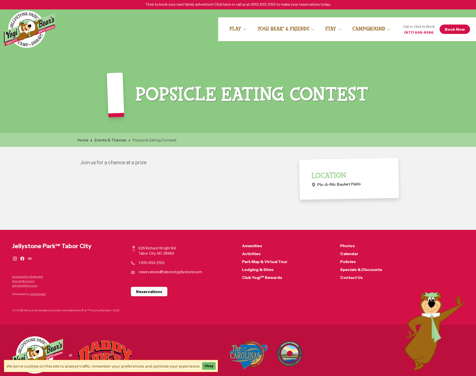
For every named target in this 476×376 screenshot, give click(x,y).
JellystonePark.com (24, 285)
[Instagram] (15, 258)
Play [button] (236, 28)
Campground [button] (369, 28)
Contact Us (351, 277)
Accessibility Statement (27, 276)
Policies (348, 261)
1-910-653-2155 (152, 263)
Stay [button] (331, 28)
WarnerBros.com (23, 281)
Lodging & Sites (257, 269)
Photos (347, 245)
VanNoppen (38, 294)
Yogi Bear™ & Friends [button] (284, 28)
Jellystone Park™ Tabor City (51, 246)
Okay (208, 366)
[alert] (238, 4)
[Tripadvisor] (30, 258)
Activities (251, 253)
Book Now (455, 29)
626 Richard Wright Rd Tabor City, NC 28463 (157, 251)
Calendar (349, 253)
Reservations (149, 291)
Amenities (252, 245)
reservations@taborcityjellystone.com (170, 272)
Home (83, 139)
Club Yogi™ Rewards (262, 277)
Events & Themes (110, 139)
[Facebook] (23, 258)
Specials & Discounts (361, 269)
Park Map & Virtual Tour (265, 261)
